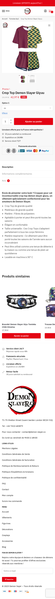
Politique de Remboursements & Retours (20, 466)
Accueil (4, 19)
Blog (4, 547)
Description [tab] (7, 167)
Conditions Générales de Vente (16, 454)
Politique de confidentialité (14, 477)
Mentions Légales (10, 448)
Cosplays (6, 535)
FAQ (4, 483)
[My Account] (45, 11)
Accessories (7, 541)
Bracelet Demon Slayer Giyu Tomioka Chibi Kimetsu (19, 325)
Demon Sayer (15, 586)
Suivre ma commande (12, 501)
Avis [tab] (5, 180)
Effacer (5, 113)
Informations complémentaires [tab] (17, 173)
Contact (5, 489)
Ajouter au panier (33, 121)
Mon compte (7, 495)
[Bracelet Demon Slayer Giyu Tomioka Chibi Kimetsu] (21, 301)
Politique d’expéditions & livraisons (18, 472)
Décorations (7, 529)
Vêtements (7, 517)
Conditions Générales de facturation (18, 460)
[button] (49, 25)
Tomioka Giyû (14, 19)
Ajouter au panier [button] (21, 336)
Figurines (6, 523)
